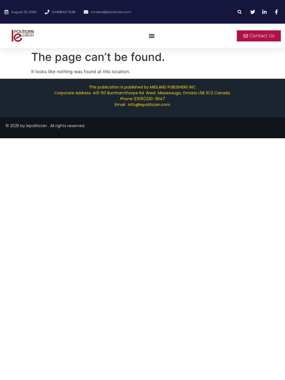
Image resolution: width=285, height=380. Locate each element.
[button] (239, 12)
